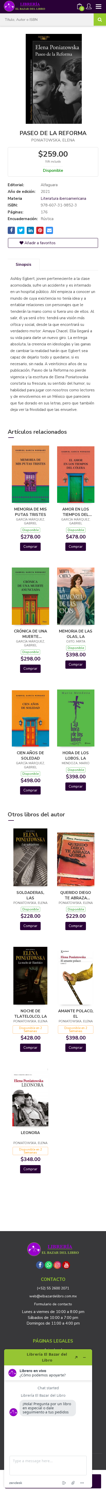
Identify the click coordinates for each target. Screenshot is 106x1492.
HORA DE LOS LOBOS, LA (76, 755)
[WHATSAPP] (48, 1265)
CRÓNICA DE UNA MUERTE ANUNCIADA (30, 634)
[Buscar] (100, 19)
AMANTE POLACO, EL (75, 1013)
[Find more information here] (48, 1418)
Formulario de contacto (53, 1304)
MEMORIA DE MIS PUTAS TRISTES (30, 512)
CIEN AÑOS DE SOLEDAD (30, 755)
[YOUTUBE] (66, 1265)
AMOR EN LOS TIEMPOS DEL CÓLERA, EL (75, 512)
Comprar (30, 546)
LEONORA (30, 1132)
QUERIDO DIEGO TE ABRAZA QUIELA (75, 895)
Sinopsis (23, 264)
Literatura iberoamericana (63, 198)
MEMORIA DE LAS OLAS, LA (75, 634)
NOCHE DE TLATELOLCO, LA (30, 1013)
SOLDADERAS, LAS (30, 895)
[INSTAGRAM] (57, 1265)
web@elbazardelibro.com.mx (53, 1296)
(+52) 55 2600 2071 (53, 1288)
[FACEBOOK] (40, 1265)
